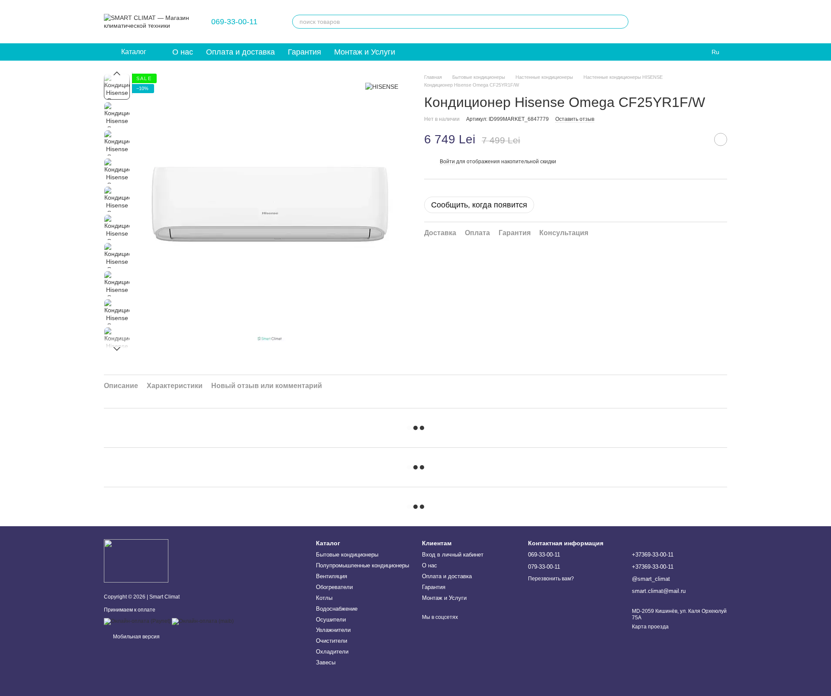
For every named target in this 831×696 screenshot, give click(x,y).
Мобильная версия (136, 637)
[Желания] (653, 22)
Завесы (325, 662)
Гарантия (304, 52)
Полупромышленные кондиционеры (362, 565)
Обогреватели (334, 587)
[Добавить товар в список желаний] (720, 139)
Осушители (331, 619)
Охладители (332, 651)
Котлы (324, 598)
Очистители (331, 641)
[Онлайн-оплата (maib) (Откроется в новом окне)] (203, 621)
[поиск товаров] (621, 22)
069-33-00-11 (234, 22)
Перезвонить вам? (551, 579)
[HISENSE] (381, 86)
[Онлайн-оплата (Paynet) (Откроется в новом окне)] (137, 621)
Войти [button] (447, 162)
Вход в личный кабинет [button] (452, 554)
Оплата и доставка (240, 52)
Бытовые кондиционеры (347, 554)
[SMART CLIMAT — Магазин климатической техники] (136, 560)
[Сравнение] (675, 22)
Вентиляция (331, 576)
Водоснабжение (337, 608)
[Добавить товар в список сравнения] (698, 139)
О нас (182, 52)
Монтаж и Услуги (364, 52)
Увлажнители (333, 630)
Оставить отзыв (574, 119)
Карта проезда (650, 627)
